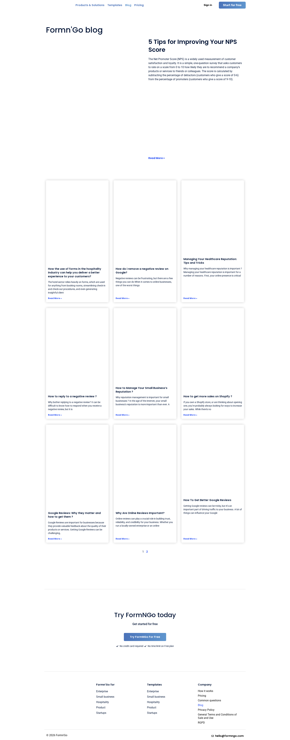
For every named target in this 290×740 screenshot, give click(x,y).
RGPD (201, 722)
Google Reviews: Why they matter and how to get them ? (74, 515)
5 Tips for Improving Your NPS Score (192, 45)
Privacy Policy (206, 709)
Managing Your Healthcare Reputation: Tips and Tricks (210, 261)
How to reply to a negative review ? (72, 396)
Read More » (156, 158)
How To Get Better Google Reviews (207, 500)
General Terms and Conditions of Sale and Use (217, 716)
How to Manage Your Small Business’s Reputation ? (141, 390)
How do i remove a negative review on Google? (142, 270)
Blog (200, 705)
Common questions (209, 700)
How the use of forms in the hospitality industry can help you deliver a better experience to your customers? (74, 272)
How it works (205, 691)
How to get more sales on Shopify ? (207, 396)
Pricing (202, 695)
